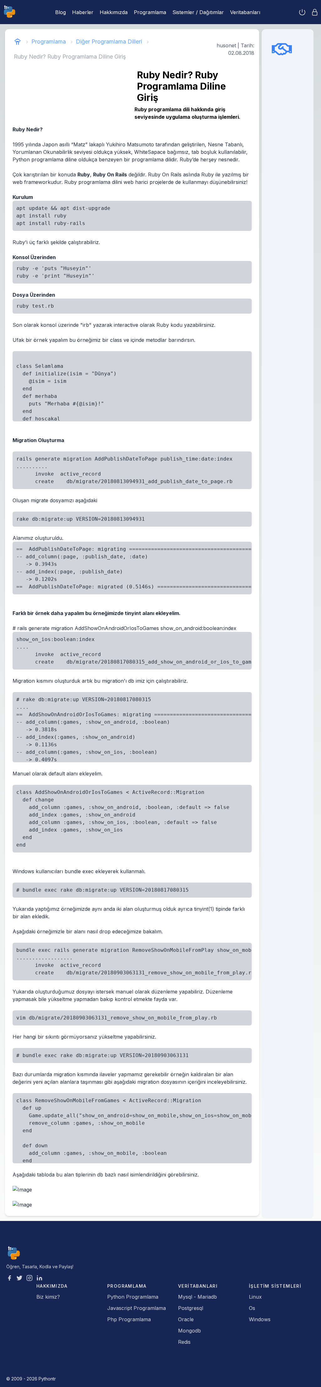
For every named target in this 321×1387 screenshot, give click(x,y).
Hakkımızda (114, 12)
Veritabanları (245, 12)
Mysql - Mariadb (197, 1297)
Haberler (82, 12)
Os (252, 1308)
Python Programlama (132, 1297)
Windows (260, 1319)
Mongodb (189, 1330)
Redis (184, 1342)
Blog (60, 12)
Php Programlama (129, 1319)
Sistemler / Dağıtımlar (198, 12)
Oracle (186, 1319)
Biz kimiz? (48, 1297)
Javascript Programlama (136, 1308)
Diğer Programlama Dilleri (109, 41)
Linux (255, 1297)
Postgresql (190, 1308)
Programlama (150, 12)
